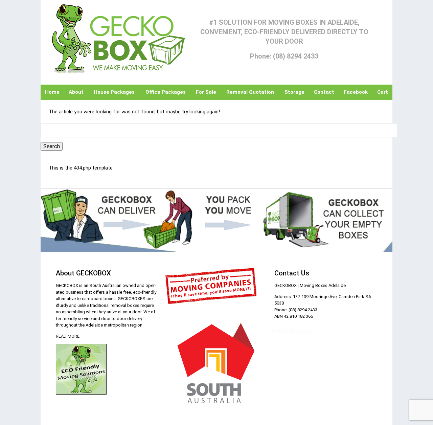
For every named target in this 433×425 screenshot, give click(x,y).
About (76, 92)
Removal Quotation (250, 92)
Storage (294, 92)
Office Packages (165, 92)
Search (51, 146)
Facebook (356, 92)
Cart (382, 92)
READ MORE (67, 336)
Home (52, 92)
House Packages (114, 92)
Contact (324, 92)
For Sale (206, 92)
